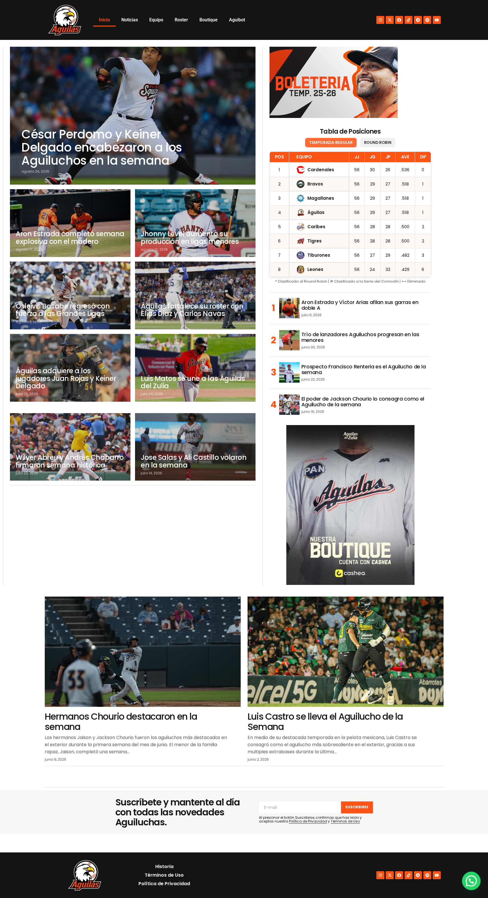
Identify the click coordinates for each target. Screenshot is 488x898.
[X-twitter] (390, 20)
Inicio (104, 20)
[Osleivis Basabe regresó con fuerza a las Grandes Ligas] (70, 295)
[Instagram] (380, 20)
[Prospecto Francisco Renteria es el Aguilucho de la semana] (289, 372)
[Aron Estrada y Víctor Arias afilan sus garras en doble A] (289, 308)
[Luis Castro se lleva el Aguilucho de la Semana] (346, 652)
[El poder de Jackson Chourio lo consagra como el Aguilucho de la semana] (289, 404)
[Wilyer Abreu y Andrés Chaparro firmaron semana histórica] (70, 447)
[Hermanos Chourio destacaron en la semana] (143, 652)
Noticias (129, 20)
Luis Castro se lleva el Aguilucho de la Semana (325, 721)
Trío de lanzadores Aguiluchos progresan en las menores (360, 337)
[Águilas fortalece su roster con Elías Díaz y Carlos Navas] (195, 295)
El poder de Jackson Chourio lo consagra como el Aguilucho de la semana (362, 401)
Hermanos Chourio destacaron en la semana (121, 721)
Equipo (156, 20)
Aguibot (237, 20)
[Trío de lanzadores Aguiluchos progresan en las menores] (289, 340)
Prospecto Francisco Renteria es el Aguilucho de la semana (363, 369)
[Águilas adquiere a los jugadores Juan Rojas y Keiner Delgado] (70, 368)
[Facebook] (399, 20)
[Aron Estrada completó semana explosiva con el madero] (70, 223)
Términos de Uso (345, 821)
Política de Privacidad (308, 821)
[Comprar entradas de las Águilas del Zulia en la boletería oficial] (333, 82)
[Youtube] (437, 20)
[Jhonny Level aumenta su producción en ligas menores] (195, 223)
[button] (471, 881)
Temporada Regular (330, 142)
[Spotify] (427, 20)
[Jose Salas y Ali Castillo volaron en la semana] (195, 447)
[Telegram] (418, 20)
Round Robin (377, 142)
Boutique (208, 20)
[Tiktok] (409, 20)
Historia (164, 866)
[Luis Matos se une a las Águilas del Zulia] (195, 368)
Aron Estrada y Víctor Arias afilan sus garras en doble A (359, 305)
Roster (181, 20)
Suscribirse (356, 807)
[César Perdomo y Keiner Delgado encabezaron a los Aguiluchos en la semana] (132, 116)
